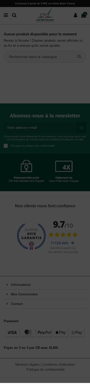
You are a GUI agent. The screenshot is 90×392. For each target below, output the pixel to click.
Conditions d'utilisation (58, 364)
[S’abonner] (81, 128)
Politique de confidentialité (45, 369)
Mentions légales (28, 364)
